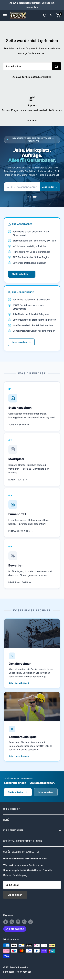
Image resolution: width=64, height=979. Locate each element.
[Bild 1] (28, 197)
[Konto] (51, 15)
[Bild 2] (30, 197)
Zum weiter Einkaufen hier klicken (32, 76)
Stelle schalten (20, 274)
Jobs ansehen (19, 342)
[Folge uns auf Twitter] (12, 921)
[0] (58, 15)
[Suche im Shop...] (56, 66)
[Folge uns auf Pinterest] (24, 921)
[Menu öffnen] (5, 15)
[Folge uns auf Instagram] (18, 921)
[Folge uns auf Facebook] (5, 921)
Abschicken (15, 894)
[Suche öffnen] (45, 15)
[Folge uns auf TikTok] (30, 921)
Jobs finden (48, 187)
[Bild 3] (35, 197)
